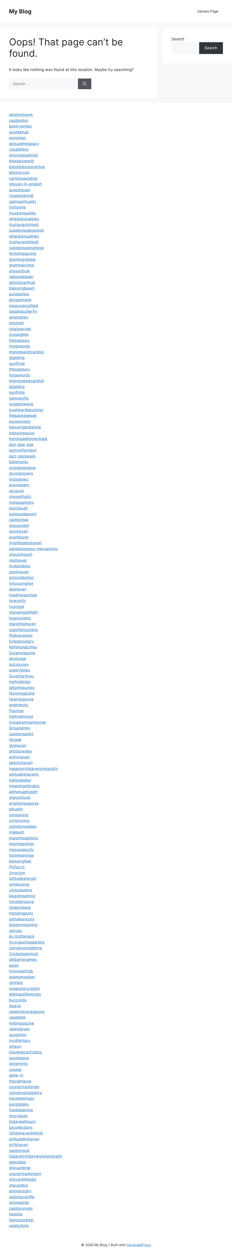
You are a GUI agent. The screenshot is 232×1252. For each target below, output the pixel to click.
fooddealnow (21, 1110)
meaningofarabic (24, 786)
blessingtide (20, 861)
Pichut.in (17, 867)
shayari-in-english (25, 184)
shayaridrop (20, 1168)
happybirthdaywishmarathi (33, 768)
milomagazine (21, 1023)
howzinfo (17, 600)
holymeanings (21, 843)
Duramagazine (22, 653)
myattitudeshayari (25, 543)
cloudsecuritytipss (25, 1052)
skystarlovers (21, 473)
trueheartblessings (26, 410)
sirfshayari (18, 1144)
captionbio (18, 120)
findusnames (21, 635)
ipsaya (15, 1006)
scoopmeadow (22, 467)
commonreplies (23, 826)
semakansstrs (21, 919)
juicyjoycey (19, 664)
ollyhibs (16, 982)
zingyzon (17, 873)
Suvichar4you (21, 676)
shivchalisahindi (23, 155)
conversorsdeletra (25, 948)
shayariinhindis (22, 1179)
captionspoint (21, 734)
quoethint (17, 1035)
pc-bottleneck (21, 936)
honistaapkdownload (28, 438)
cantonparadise (23, 178)
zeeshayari (19, 572)
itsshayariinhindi (24, 224)
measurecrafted (23, 305)
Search (178, 39)
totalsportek (20, 329)
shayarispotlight (23, 612)
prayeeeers (19, 485)
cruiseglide (19, 334)
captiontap (18, 519)
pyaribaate (19, 537)
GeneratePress (139, 1245)
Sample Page (207, 11)
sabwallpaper (21, 276)
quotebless (19, 1058)
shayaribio (18, 1185)
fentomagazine (22, 253)
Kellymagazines (23, 647)
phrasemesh (20, 300)
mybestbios (19, 566)
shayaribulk (19, 271)
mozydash (18, 1116)
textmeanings (21, 855)
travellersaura (21, 901)
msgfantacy (19, 1040)
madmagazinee (23, 595)
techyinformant (22, 450)
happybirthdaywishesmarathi (35, 1156)
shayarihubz (20, 496)
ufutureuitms (20, 890)
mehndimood (21, 716)
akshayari (18, 589)
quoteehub (19, 132)
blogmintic (18, 1063)
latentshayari (21, 762)
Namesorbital (21, 1220)
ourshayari (18, 531)
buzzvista (18, 1000)
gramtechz (18, 705)
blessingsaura (21, 433)
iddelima (17, 357)
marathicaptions (23, 838)
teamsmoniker (22, 977)
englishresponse (24, 803)
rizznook (16, 606)
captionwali (19, 1150)
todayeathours (22, 1121)
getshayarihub (22, 282)
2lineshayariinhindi (26, 1133)
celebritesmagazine (27, 1011)
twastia (15, 1214)
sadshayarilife (21, 1197)
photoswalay (20, 751)
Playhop (16, 710)
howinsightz (20, 618)
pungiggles (19, 1104)
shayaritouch (20, 554)
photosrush (19, 172)
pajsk (14, 965)
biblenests (18, 462)
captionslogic (21, 1208)
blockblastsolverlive (27, 167)
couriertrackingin (24, 1087)
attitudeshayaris (24, 774)
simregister (19, 1202)
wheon (15, 1046)
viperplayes (19, 1029)
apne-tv (16, 1075)
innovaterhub (21, 971)
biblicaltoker (20, 780)
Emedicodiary (21, 641)
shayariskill (19, 525)
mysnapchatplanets (27, 942)
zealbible (17, 1017)
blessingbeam (22, 288)
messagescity (21, 849)
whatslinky (18, 317)
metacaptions (21, 502)
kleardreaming (22, 896)
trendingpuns (21, 913)
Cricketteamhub (23, 954)
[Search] (84, 84)
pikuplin (16, 809)
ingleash (16, 832)
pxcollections (21, 1127)
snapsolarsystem (24, 988)
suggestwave (21, 404)
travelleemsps (21, 1098)
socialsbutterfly (23, 311)
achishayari (19, 757)
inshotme (17, 207)
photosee (17, 658)
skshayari (17, 745)
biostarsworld (21, 161)
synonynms (19, 820)
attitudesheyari (22, 878)
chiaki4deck (20, 907)
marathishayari (22, 624)
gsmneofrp (19, 398)
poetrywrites (20, 126)
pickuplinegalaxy (24, 143)
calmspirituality (22, 201)
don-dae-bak (21, 444)
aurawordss (20, 421)
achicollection (21, 577)
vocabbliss (19, 149)
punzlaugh (18, 508)
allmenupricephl (23, 792)
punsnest (17, 137)
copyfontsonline (23, 629)
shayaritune (19, 797)
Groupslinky (19, 728)
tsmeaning (18, 815)
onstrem (16, 323)
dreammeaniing (23, 924)
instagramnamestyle (27, 722)
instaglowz (19, 479)
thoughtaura (20, 1081)
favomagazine (22, 693)
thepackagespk (23, 415)
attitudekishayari (24, 1139)
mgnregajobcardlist (26, 352)
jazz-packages (22, 456)
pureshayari (19, 190)
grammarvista (21, 265)
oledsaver (18, 560)
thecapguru (19, 340)
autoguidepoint (22, 514)
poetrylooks (19, 670)
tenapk (15, 739)
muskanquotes (22, 213)
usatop (15, 1069)
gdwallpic (17, 1162)
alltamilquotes (21, 687)
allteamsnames (23, 959)
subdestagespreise (26, 230)
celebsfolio (19, 1225)
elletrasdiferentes (25, 994)
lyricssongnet (21, 583)
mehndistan (20, 681)
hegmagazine (21, 699)
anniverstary (20, 1191)
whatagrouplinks (24, 218)
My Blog (20, 11)
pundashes (19, 294)
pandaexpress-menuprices (33, 548)
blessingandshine (25, 427)
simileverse (19, 884)
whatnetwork (21, 114)
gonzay (15, 930)
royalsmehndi (21, 195)
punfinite (17, 363)
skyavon (16, 491)
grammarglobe (22, 259)
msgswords (19, 346)
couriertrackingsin (25, 1173)
